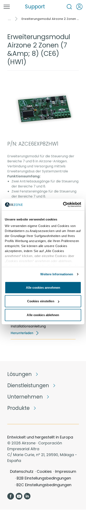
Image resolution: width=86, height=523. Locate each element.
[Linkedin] (27, 496)
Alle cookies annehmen (43, 287)
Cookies (44, 471)
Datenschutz (21, 471)
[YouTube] (19, 496)
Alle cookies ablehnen (43, 315)
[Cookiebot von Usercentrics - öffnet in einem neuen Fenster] (63, 204)
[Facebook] (10, 496)
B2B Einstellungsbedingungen (44, 478)
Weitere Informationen (56, 274)
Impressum (65, 471)
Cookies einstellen (40, 301)
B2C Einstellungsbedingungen (43, 484)
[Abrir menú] (6, 6)
